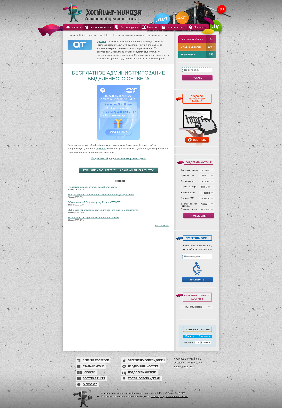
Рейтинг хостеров (87, 35)
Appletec (100, 148)
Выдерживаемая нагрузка (189, 205)
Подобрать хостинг (142, 372)
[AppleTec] (80, 45)
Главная (72, 35)
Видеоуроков (188, 54)
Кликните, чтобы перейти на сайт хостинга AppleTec (118, 170)
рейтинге (198, 39)
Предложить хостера (143, 366)
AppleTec (104, 35)
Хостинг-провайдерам (144, 378)
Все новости (162, 225)
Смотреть (199, 140)
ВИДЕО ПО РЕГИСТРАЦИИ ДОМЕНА (196, 98)
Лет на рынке (187, 181)
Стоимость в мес (189, 209)
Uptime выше (187, 175)
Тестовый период (189, 170)
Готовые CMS (187, 198)
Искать (197, 77)
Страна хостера (188, 186)
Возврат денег (188, 192)
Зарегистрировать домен (146, 360)
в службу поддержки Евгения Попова (169, 396)
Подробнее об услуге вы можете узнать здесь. (118, 158)
